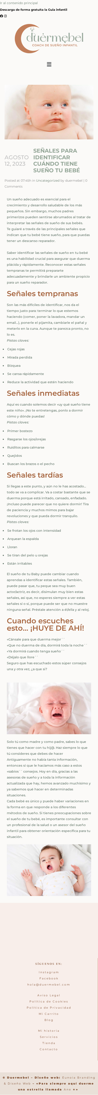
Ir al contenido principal (19, 3)
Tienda (49, 1043)
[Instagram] (5, 16)
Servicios (49, 1037)
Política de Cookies (48, 1001)
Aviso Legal (48, 995)
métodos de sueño (22, 813)
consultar (73, 819)
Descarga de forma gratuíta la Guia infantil (33, 9)
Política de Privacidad (49, 1008)
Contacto (49, 1049)
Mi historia (49, 1031)
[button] (49, 64)
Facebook (49, 978)
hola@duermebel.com (48, 984)
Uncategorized (47, 180)
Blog (49, 1020)
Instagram (49, 972)
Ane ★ (70, 1089)
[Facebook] (1, 16)
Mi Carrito (49, 1014)
